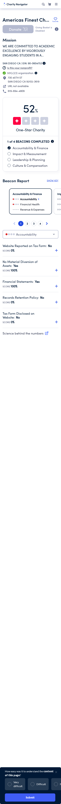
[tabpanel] (30, 285)
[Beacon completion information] (52, 141)
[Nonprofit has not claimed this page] (4, 67)
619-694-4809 (16, 91)
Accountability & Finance (30, 148)
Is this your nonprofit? (19, 67)
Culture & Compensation (30, 165)
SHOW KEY (52, 180)
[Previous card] (14, 223)
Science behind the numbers (23, 333)
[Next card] (46, 223)
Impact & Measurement (29, 154)
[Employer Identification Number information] (44, 63)
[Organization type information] (36, 73)
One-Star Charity (30, 129)
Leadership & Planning (29, 160)
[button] (18, 29)
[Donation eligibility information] (56, 29)
